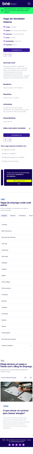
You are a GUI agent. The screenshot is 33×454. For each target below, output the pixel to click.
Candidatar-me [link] (17, 50)
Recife (4, 326)
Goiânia (4, 269)
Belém (4, 275)
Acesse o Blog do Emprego (8, 377)
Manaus (4, 301)
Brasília (4, 320)
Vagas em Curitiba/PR (9, 153)
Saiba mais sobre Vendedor (14, 128)
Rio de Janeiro (6, 288)
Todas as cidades (7, 345)
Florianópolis (6, 333)
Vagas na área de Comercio (11, 161)
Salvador (4, 263)
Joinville (4, 244)
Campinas (5, 250)
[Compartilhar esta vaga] (5, 55)
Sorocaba (5, 314)
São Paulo (5, 256)
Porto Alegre (6, 282)
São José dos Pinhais (8, 237)
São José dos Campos (9, 339)
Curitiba (4, 224)
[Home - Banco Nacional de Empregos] (10, 3)
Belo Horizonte (7, 231)
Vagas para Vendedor (9, 149)
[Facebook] (13, 445)
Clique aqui (7, 10)
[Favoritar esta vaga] (10, 55)
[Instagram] (16, 445)
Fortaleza (5, 294)
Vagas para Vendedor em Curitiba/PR (13, 157)
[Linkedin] (9, 445)
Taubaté (4, 307)
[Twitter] (20, 445)
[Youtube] (23, 445)
